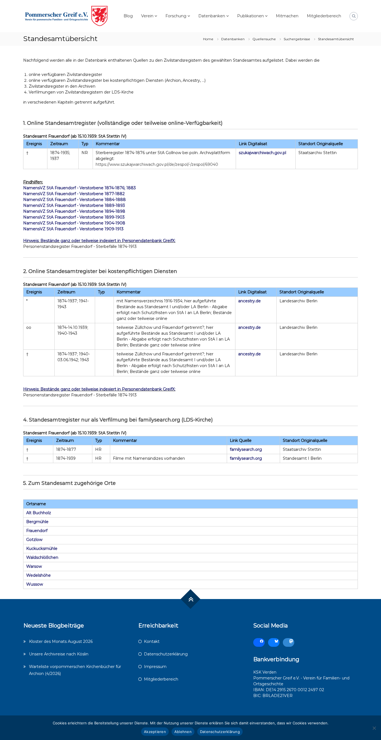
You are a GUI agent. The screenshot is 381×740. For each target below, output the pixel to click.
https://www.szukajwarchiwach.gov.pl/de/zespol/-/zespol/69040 (157, 164)
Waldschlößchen (42, 557)
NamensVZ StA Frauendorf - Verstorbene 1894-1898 (74, 211)
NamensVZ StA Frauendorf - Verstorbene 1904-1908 (74, 223)
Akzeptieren (155, 731)
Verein (147, 15)
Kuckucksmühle (41, 548)
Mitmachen (287, 15)
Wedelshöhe (38, 575)
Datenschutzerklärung (166, 654)
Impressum (155, 666)
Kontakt (152, 641)
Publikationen (250, 15)
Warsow (34, 566)
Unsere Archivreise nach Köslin (58, 654)
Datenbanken (211, 15)
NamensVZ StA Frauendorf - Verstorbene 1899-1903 (74, 217)
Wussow (34, 584)
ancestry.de (249, 300)
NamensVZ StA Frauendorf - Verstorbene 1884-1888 (74, 199)
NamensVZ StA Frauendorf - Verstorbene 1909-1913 (73, 228)
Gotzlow (34, 539)
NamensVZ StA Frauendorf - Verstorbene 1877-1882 (74, 193)
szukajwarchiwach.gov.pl (262, 152)
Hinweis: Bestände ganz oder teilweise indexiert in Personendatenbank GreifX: (99, 240)
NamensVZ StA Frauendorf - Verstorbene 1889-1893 (74, 205)
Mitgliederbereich (324, 15)
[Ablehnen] (374, 728)
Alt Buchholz (38, 512)
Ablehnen (183, 731)
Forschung (175, 15)
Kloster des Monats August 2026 (61, 641)
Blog (128, 15)
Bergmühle (37, 521)
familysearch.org (246, 449)
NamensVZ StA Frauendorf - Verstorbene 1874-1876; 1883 (79, 187)
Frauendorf (36, 530)
